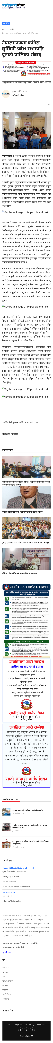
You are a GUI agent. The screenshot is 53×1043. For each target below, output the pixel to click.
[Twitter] (26, 1030)
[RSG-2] (26, 68)
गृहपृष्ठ (3, 29)
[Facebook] (20, 1030)
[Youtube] (32, 1030)
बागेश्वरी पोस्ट (18, 95)
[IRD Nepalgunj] (26, 621)
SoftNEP (29, 1036)
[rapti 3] (26, 690)
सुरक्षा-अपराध (7, 981)
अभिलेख (5, 998)
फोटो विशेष (6, 994)
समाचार (5, 972)
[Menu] (49, 5)
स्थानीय (5, 985)
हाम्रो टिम (6, 952)
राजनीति (11, 29)
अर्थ (3, 976)
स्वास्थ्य (5, 990)
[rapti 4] (26, 755)
